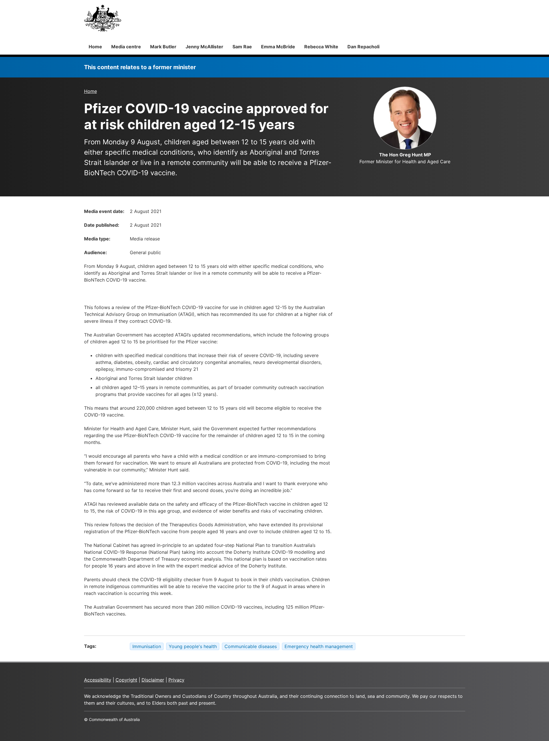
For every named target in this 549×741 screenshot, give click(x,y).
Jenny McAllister (204, 46)
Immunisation (146, 646)
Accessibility (97, 680)
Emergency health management (319, 646)
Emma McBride (278, 46)
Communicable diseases (250, 646)
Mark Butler (163, 46)
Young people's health (193, 646)
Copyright (126, 680)
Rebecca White (321, 46)
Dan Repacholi (363, 46)
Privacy (176, 680)
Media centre (126, 46)
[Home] (102, 18)
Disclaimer (153, 680)
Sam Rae (242, 46)
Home (95, 46)
